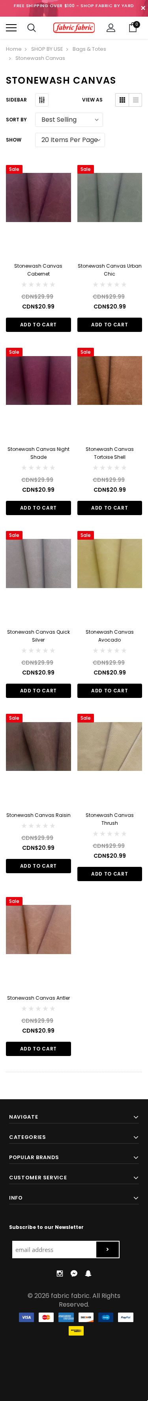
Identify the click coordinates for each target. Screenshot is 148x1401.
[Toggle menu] (11, 27)
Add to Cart (38, 324)
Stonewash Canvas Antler (38, 998)
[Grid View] (122, 100)
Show (13, 139)
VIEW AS (92, 99)
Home (14, 49)
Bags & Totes (89, 49)
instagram (59, 1274)
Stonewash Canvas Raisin (38, 815)
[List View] (135, 100)
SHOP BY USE (47, 49)
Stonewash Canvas (40, 58)
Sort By (16, 119)
